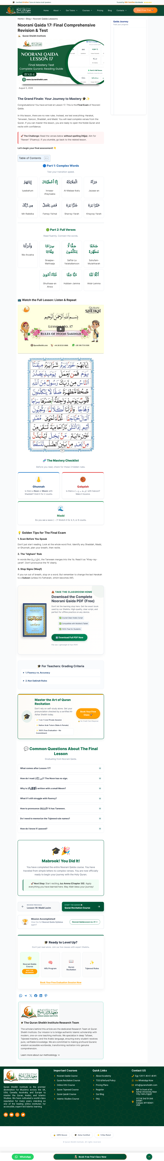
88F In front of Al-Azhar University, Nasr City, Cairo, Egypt (146, 1091)
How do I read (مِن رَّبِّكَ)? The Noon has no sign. (44, 778)
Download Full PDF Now (69, 637)
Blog (110, 10)
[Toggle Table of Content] (45, 158)
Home (46, 10)
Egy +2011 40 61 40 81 (146, 1076)
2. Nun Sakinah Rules (36, 680)
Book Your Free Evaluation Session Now (60, 982)
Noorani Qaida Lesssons (45, 18)
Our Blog (100, 1094)
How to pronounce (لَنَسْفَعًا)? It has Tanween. (42, 808)
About (55, 10)
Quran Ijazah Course (66, 1094)
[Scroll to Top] (149, 1157)
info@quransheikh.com (146, 1085)
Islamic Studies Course (68, 1098)
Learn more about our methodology (40, 1055)
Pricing (100, 10)
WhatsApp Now (144, 1080)
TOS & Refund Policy (105, 1080)
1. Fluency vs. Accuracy (37, 672)
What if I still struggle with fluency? (38, 798)
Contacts (120, 10)
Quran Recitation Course (68, 1080)
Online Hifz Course (66, 1085)
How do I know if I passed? (33, 828)
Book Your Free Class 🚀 (88, 713)
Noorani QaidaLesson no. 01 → (85, 922)
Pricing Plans (102, 1085)
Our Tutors (70, 10)
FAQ (98, 1098)
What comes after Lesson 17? (35, 768)
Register (100, 1089)
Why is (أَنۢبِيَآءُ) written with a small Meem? (43, 788)
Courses (86, 10)
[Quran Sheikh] (18, 10)
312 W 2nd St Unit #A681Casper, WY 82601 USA (144, 1101)
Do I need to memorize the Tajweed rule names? (45, 818)
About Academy (103, 1076)
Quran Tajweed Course (68, 1089)
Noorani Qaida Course (67, 1076)
